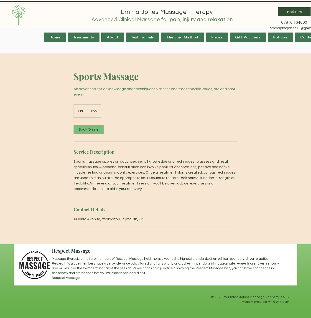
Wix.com (282, 301)
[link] (89, 129)
